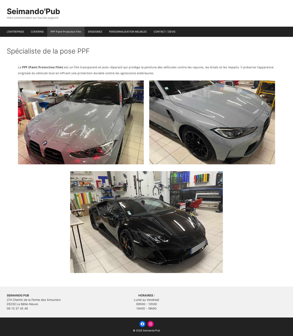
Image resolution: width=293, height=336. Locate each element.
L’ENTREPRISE (15, 31)
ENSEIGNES (95, 31)
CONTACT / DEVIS (164, 31)
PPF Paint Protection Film (66, 31)
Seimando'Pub (33, 11)
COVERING (37, 31)
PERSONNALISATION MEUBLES (128, 31)
